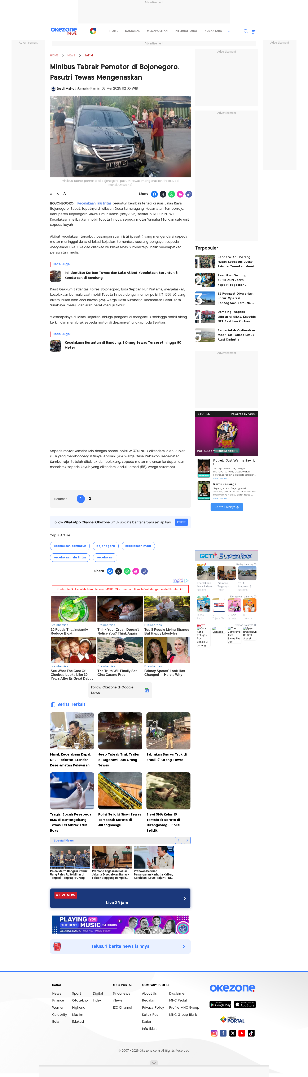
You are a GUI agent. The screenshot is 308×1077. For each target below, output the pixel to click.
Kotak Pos (150, 1014)
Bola (55, 1021)
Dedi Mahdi (66, 88)
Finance (58, 1000)
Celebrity (59, 1014)
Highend (78, 1007)
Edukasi (78, 1021)
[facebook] (223, 1033)
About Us (149, 993)
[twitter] (232, 1033)
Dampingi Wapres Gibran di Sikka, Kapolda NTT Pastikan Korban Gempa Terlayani (237, 317)
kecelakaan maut (138, 546)
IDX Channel (122, 1007)
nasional (132, 31)
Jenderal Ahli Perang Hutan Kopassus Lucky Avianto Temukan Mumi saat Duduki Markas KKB (236, 262)
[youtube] (241, 1033)
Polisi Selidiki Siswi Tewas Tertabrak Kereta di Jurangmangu (119, 820)
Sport (76, 993)
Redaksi (148, 1000)
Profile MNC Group (184, 1007)
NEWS (71, 55)
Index (97, 1000)
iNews (118, 1000)
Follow (181, 522)
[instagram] (214, 1033)
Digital (98, 993)
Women (58, 1007)
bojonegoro (105, 546)
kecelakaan (105, 557)
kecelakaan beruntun (70, 546)
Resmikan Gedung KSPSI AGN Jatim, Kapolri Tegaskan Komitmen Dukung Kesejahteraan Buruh (234, 280)
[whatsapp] (171, 194)
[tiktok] (251, 1033)
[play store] (220, 1004)
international (186, 31)
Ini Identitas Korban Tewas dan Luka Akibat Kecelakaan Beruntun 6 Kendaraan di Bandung (121, 275)
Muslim (77, 1014)
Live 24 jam (117, 902)
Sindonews (121, 993)
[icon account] (53, 89)
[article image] (205, 261)
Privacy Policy (153, 1007)
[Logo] (93, 31)
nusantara (213, 31)
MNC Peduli (178, 1000)
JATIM (88, 55)
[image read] (55, 276)
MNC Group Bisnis (183, 1014)
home (113, 31)
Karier (146, 1021)
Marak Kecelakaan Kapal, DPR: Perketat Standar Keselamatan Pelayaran (70, 760)
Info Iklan (149, 1028)
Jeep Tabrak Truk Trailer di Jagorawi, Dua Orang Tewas (119, 760)
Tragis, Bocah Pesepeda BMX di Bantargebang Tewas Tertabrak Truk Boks (70, 822)
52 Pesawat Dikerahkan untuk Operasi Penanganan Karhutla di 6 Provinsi (236, 299)
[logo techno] (64, 31)
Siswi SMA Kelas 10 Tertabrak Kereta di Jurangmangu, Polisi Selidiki (163, 822)
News (56, 993)
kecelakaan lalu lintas (70, 557)
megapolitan (157, 31)
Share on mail (180, 194)
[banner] (120, 924)
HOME (54, 55)
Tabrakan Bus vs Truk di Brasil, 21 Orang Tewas (166, 757)
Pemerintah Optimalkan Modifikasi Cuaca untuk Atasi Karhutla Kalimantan (236, 335)
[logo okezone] (232, 988)
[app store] (245, 1004)
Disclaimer (177, 993)
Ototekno (80, 1000)
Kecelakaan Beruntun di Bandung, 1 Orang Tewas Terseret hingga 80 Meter (123, 345)
